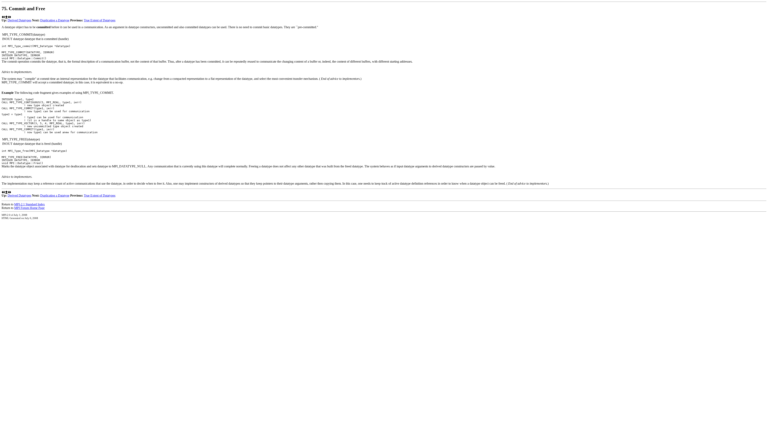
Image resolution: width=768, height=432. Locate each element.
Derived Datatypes (19, 20)
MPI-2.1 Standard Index (29, 204)
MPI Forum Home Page (29, 208)
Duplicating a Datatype (54, 20)
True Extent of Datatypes (99, 20)
